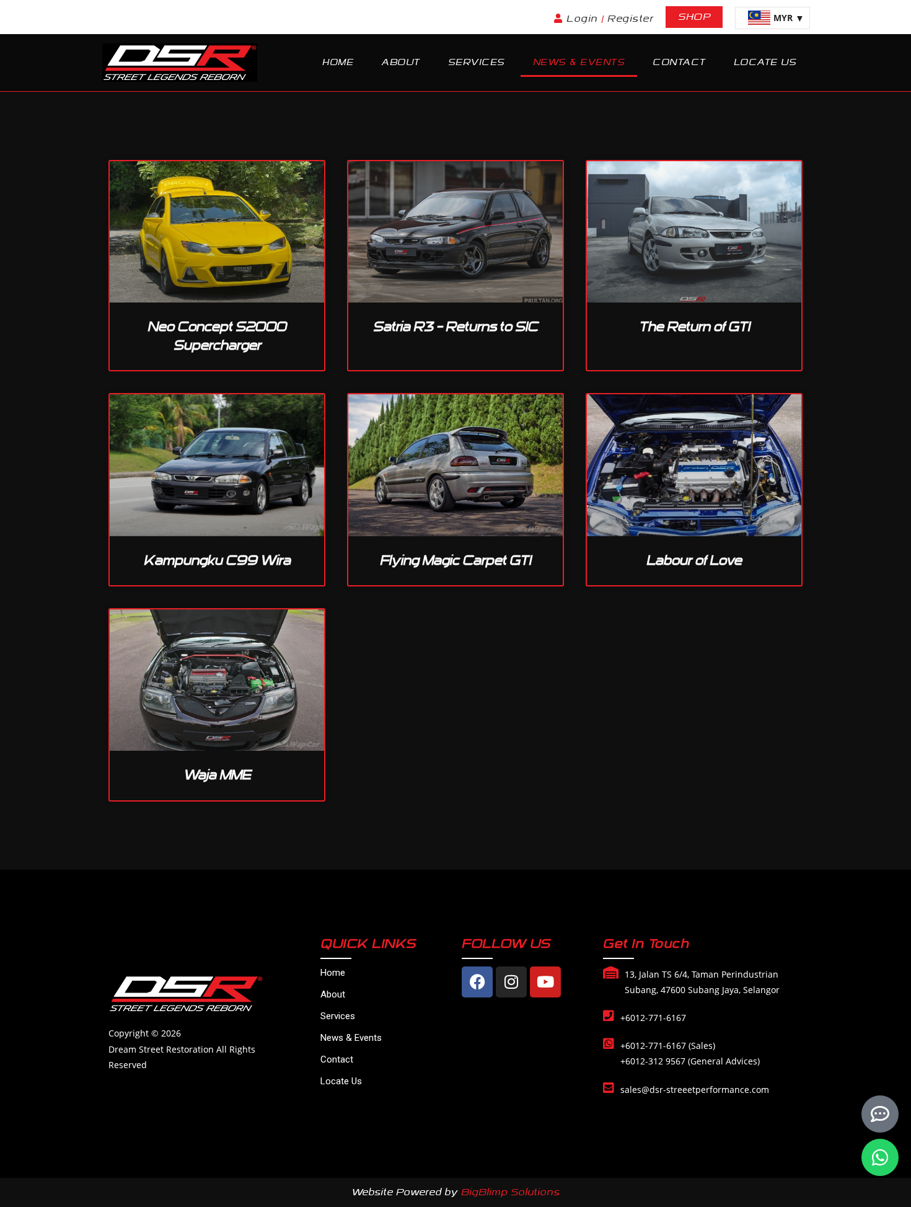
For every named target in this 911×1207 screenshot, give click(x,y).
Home (337, 62)
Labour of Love (694, 560)
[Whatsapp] (880, 1157)
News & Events (579, 62)
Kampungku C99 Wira (217, 560)
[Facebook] (477, 981)
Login (583, 19)
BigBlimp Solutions (510, 1192)
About (400, 62)
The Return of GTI (694, 327)
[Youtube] (545, 981)
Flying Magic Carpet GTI (455, 560)
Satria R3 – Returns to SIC (455, 327)
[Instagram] (511, 981)
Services (476, 62)
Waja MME (217, 775)
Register (630, 19)
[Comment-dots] (880, 1114)
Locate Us (765, 62)
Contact (679, 62)
